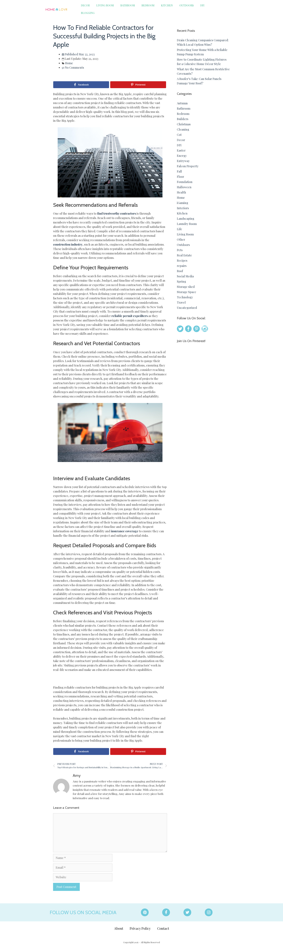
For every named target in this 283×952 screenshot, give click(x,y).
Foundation (184, 182)
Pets (180, 250)
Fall (179, 171)
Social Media (185, 276)
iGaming (182, 203)
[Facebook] (166, 912)
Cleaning (183, 129)
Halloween (184, 187)
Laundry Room (187, 224)
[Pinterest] (145, 912)
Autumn (182, 103)
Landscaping (185, 219)
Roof (180, 271)
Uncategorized (187, 308)
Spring (181, 281)
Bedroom (148, 5)
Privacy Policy (140, 928)
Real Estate (184, 255)
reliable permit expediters (129, 316)
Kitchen (167, 5)
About (118, 928)
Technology (185, 297)
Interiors (183, 208)
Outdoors (186, 5)
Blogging (87, 13)
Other (181, 239)
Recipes (182, 260)
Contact (163, 928)
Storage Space (186, 292)
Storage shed (186, 287)
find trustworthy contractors (116, 213)
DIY (202, 5)
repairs (182, 266)
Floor (180, 177)
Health (181, 192)
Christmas (184, 124)
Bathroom (127, 5)
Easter (181, 150)
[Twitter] (187, 912)
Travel (181, 302)
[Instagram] (209, 912)
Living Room (105, 5)
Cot (179, 135)
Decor (85, 5)
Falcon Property (187, 166)
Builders (182, 119)
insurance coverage (124, 531)
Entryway (183, 161)
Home (69, 63)
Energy (182, 156)
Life (179, 229)
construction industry (68, 244)
